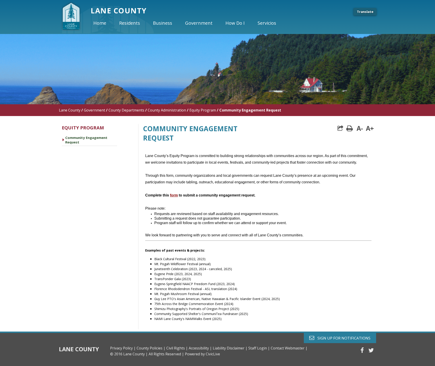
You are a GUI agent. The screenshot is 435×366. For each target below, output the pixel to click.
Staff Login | (259, 348)
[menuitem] (103, 23)
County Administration (167, 110)
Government (94, 110)
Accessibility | (200, 348)
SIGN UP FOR (342, 338)
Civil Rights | (177, 348)
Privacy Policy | (123, 348)
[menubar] (188, 23)
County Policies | (151, 348)
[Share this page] (340, 128)
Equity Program (202, 110)
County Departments (126, 110)
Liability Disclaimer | (230, 348)
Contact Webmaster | (289, 348)
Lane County (69, 110)
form (174, 195)
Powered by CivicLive (202, 353)
